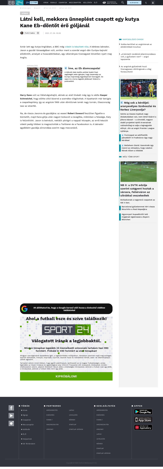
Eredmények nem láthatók (112, 2)
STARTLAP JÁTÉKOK (76, 429)
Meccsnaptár (75, 2)
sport (38, 8)
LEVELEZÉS (73, 415)
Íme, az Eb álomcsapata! (84, 68)
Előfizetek (134, 2)
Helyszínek (27, 439)
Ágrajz (53, 2)
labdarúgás (26, 8)
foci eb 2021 (66, 8)
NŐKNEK (72, 420)
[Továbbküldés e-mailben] (10, 51)
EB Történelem (29, 444)
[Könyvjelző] (10, 58)
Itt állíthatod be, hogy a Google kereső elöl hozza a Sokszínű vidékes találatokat (69, 308)
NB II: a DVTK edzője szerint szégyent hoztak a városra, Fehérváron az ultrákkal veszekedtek (137, 190)
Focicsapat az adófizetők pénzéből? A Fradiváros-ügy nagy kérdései (137, 137)
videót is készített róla (76, 46)
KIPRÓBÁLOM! (66, 376)
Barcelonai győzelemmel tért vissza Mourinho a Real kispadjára (138, 207)
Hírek (45, 2)
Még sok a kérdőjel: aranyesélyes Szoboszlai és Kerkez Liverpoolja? (138, 106)
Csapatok (63, 2)
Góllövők (87, 2)
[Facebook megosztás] (10, 45)
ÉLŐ (95, 2)
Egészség (50, 415)
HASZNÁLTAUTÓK (52, 424)
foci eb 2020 (50, 8)
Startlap (72, 424)
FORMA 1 (49, 420)
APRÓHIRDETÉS (52, 410)
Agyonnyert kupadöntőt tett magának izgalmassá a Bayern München (135, 217)
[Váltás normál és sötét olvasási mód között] (146, 2)
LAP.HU (71, 410)
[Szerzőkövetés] (38, 33)
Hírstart (49, 429)
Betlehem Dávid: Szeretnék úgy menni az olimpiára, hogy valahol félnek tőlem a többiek (137, 148)
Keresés (122, 2)
